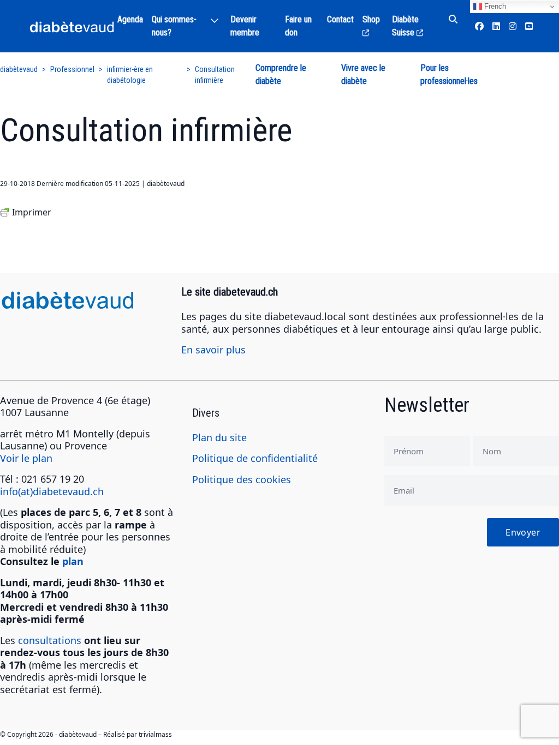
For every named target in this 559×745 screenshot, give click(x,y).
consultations (49, 640)
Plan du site (219, 437)
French (494, 6)
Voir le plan (26, 458)
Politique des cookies (241, 479)
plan (73, 561)
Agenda (130, 19)
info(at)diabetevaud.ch (52, 491)
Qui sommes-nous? (174, 26)
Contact (340, 19)
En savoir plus (213, 349)
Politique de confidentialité (255, 458)
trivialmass (155, 734)
